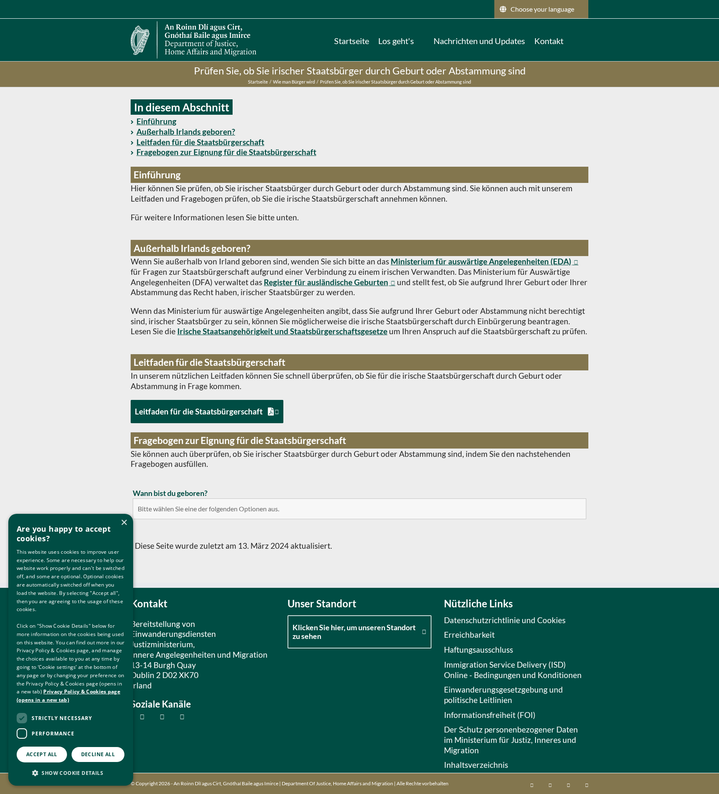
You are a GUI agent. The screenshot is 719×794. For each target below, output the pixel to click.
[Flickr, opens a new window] (157, 716)
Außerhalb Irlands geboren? (185, 131)
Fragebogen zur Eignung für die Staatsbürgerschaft (226, 152)
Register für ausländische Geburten (326, 282)
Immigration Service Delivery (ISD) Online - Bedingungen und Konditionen (513, 670)
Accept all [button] (41, 754)
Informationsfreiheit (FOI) (490, 715)
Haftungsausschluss (478, 649)
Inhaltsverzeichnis (476, 764)
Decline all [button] (98, 754)
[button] (576, 40)
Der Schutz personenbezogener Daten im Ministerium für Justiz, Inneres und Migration (511, 740)
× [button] (124, 523)
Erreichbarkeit (469, 634)
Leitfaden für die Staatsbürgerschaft (200, 142)
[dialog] (70, 650)
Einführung (156, 121)
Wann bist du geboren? (170, 493)
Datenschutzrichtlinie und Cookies (504, 620)
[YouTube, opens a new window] (177, 716)
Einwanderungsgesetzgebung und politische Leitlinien (503, 695)
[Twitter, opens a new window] (137, 716)
